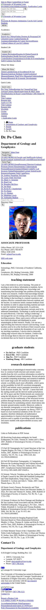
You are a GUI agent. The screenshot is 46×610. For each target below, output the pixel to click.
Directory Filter (7, 202)
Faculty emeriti (26, 160)
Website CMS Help (33, 94)
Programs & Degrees (9, 21)
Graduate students (13, 160)
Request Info (6, 100)
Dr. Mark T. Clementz (9, 180)
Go (3, 14)
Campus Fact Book (13, 61)
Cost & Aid (31, 21)
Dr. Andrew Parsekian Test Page (13, 175)
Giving (11, 6)
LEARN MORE (7, 157)
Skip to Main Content (9, 2)
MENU (4, 25)
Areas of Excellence (20, 72)
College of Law (13, 43)
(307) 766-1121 (19, 592)
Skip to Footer (23, 2)
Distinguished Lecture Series (24, 171)
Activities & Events (30, 59)
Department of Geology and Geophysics (21, 124)
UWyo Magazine (25, 76)
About (16, 164)
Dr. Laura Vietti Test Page (11, 178)
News (27, 173)
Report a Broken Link (9, 598)
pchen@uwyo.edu (14, 254)
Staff (43, 160)
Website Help (16, 603)
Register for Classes (21, 89)
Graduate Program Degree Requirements (21, 165)
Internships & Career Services (20, 41)
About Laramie (7, 72)
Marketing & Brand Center (15, 94)
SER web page (7, 258)
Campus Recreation (8, 54)
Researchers (36, 160)
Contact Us (5, 594)
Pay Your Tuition (7, 89)
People (8, 127)
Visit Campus (6, 98)
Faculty (9, 129)
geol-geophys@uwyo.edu (21, 561)
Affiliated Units (27, 169)
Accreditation (6, 603)
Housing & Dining (23, 54)
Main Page (14, 152)
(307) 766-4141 (18, 564)
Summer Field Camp (17, 173)
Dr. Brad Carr (6, 182)
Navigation (5, 152)
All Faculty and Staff (22, 157)
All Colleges (24, 43)
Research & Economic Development (22, 78)
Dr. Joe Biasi (6, 186)
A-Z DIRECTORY (9, 600)
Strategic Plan (13, 76)
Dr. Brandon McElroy (9, 184)
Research (11, 169)
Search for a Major (8, 37)
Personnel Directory (26, 164)
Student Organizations (14, 59)
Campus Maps (12, 91)
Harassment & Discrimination (17, 608)
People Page (6, 155)
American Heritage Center (18, 74)
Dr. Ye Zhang (6, 191)
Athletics (17, 6)
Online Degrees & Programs (26, 37)
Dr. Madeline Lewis (8, 195)
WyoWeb (4, 6)
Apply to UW (6, 103)
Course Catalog (14, 39)
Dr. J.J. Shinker (7, 193)
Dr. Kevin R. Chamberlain (11, 189)
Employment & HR (26, 91)
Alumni (23, 6)
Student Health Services (16, 56)
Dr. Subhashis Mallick (9, 198)
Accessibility (34, 608)
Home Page (6, 162)
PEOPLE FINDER (26, 600)
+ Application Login (34, 6)
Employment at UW (19, 606)
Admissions (22, 21)
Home (10, 122)
